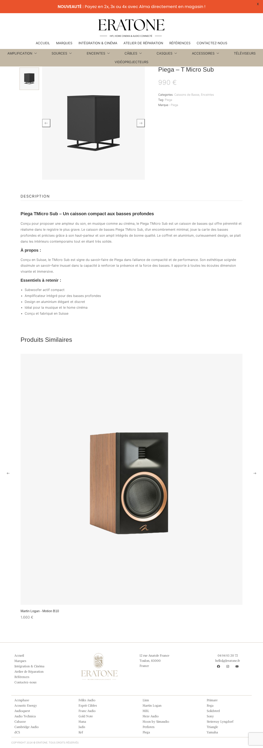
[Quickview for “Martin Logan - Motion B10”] (131, 479)
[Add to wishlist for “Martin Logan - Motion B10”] (131, 599)
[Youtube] (237, 666)
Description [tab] (35, 196)
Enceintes (207, 94)
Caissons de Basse (186, 94)
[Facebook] (218, 666)
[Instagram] (228, 666)
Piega (168, 99)
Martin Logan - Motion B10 (40, 611)
